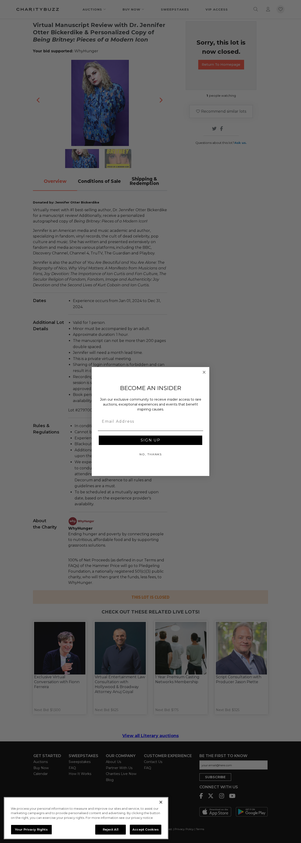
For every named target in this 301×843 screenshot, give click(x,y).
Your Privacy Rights (31, 829)
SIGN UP (150, 440)
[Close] (161, 802)
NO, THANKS (150, 454)
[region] (86, 818)
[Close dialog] (204, 372)
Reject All (111, 829)
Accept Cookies (145, 829)
